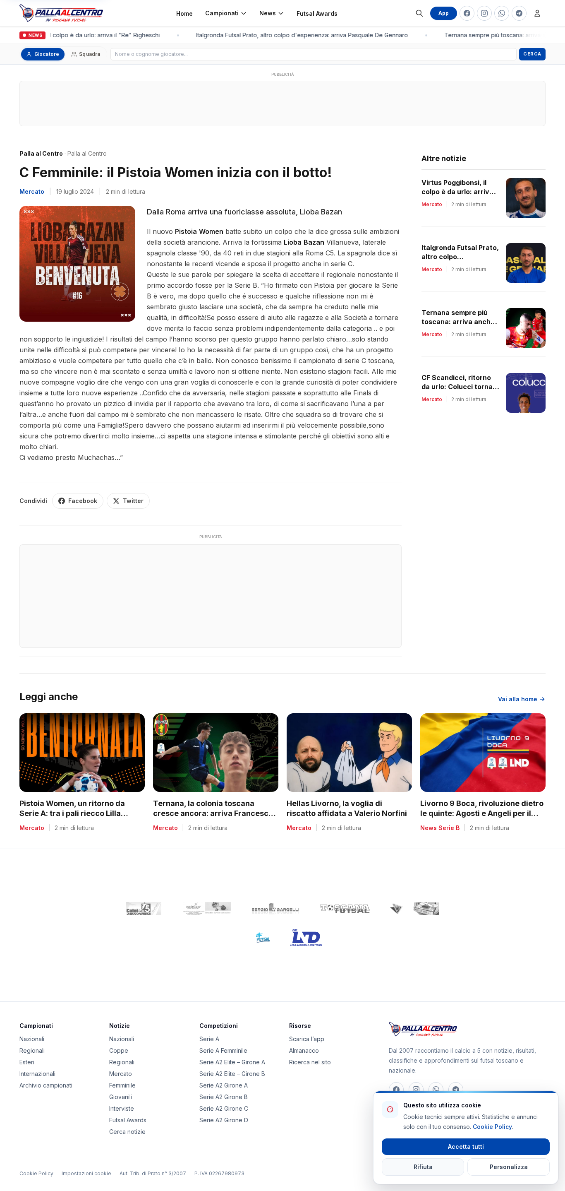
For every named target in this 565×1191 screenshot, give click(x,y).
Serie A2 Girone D (223, 1120)
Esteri (26, 1062)
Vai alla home (517, 699)
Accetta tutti (466, 1146)
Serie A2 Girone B (223, 1096)
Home (184, 13)
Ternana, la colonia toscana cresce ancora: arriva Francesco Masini (213, 813)
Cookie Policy (36, 1173)
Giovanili (120, 1096)
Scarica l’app (306, 1038)
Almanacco (304, 1050)
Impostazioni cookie (86, 1173)
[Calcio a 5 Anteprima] (143, 908)
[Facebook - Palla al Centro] (467, 13)
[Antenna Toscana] (414, 908)
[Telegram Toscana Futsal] (519, 13)
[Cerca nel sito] (419, 13)
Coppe (118, 1050)
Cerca (532, 54)
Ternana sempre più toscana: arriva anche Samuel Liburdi (458, 321)
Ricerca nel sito (310, 1062)
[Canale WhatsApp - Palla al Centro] (501, 13)
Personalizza (509, 1166)
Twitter (133, 500)
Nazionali (31, 1038)
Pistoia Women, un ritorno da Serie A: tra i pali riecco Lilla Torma (72, 813)
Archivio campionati (45, 1085)
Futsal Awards (317, 13)
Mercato (31, 191)
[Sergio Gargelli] (275, 908)
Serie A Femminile (223, 1050)
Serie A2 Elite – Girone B (232, 1073)
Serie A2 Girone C (223, 1108)
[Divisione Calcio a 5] (257, 937)
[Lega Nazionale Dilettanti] (306, 937)
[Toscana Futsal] (345, 908)
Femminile (122, 1085)
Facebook (82, 500)
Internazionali (37, 1073)
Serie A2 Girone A (223, 1085)
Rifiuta (423, 1166)
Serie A (209, 1038)
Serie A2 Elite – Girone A (232, 1062)
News (267, 13)
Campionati (222, 13)
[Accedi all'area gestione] (537, 13)
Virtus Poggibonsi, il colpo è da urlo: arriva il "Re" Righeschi (459, 191)
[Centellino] (206, 908)
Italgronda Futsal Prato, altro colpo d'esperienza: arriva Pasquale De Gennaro (297, 34)
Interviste (121, 1108)
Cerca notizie (127, 1131)
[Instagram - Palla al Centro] (484, 13)
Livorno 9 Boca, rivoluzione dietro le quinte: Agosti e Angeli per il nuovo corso (481, 813)
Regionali (32, 1050)
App (443, 13)
